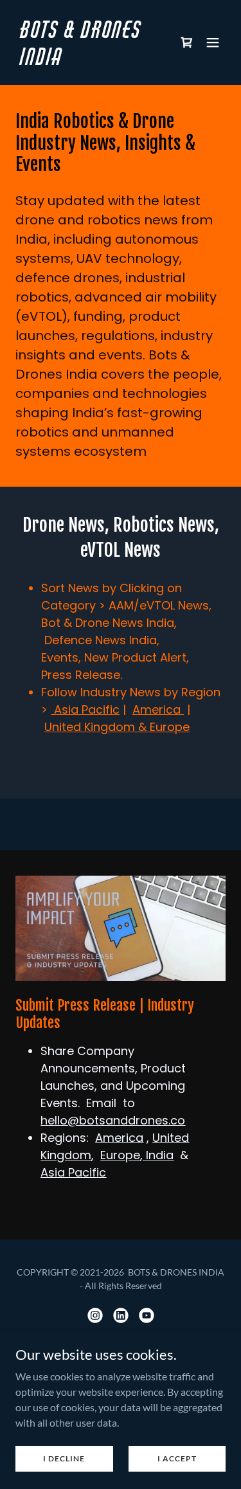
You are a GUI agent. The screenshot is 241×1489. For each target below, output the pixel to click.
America (158, 709)
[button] (213, 42)
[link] (89, 61)
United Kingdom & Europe (117, 727)
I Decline (64, 1458)
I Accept (177, 1458)
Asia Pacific (85, 709)
